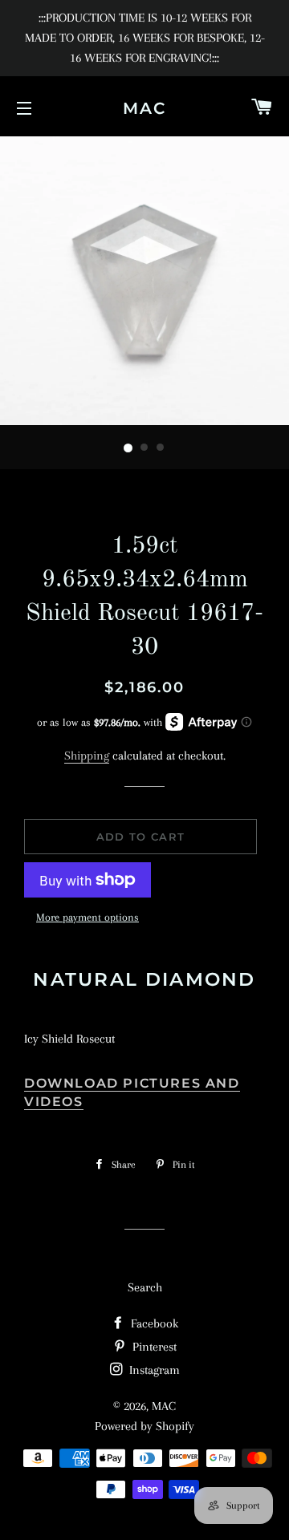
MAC (144, 108)
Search (145, 1287)
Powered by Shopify (144, 1426)
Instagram (153, 1370)
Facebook (153, 1323)
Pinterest (153, 1346)
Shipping (86, 755)
